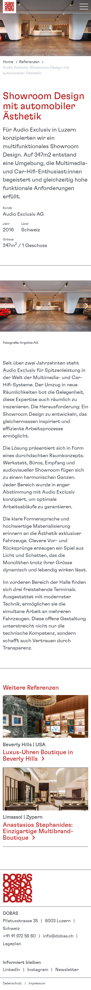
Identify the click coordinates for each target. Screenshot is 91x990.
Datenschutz (12, 983)
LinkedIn (11, 970)
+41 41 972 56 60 (19, 936)
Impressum (37, 983)
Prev (4, 306)
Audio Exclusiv (19, 370)
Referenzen (29, 62)
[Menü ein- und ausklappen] (84, 6)
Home (8, 62)
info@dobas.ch (58, 936)
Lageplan (12, 944)
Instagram (37, 970)
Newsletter (67, 970)
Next (86, 306)
